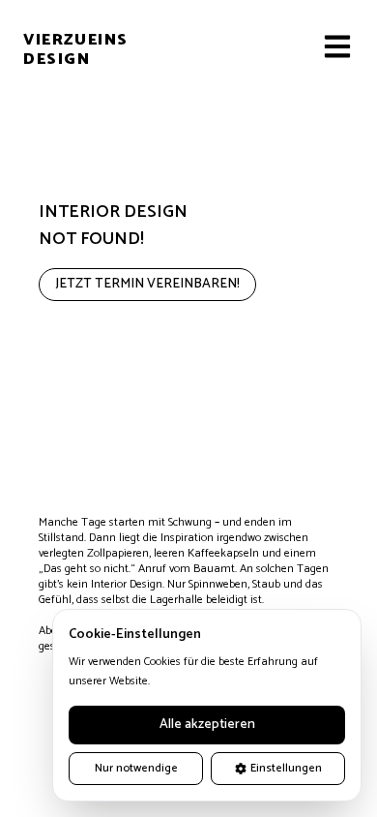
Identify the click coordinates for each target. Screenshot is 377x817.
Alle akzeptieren (207, 724)
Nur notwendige (136, 768)
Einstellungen (286, 768)
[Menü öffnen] (338, 46)
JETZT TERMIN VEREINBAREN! (147, 284)
